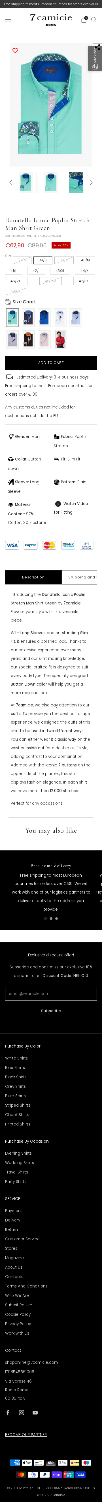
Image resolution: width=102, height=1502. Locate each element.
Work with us (17, 1333)
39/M (64, 260)
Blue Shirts (15, 1067)
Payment (13, 1210)
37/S (22, 260)
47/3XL (84, 281)
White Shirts (16, 1058)
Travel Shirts (16, 1172)
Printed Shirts (17, 1124)
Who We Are (17, 1295)
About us (13, 1267)
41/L (13, 270)
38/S (43, 260)
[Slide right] (90, 182)
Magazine (14, 1258)
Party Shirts (15, 1181)
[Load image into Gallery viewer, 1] (26, 182)
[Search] (94, 19)
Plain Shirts (15, 1096)
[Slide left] (11, 182)
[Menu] (8, 20)
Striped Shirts (17, 1105)
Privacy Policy (18, 1324)
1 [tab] (45, 918)
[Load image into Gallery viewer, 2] (50, 182)
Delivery (12, 1220)
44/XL (85, 270)
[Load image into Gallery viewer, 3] (76, 182)
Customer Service (22, 1239)
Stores (11, 1248)
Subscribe (51, 1010)
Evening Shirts (18, 1153)
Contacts (14, 1276)
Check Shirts (17, 1115)
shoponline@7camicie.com (31, 1362)
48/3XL (16, 291)
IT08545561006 (19, 1372)
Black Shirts (16, 1077)
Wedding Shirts (19, 1162)
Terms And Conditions (26, 1286)
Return (11, 1229)
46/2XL (50, 281)
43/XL (60, 270)
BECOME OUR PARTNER (26, 1434)
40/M (85, 260)
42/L (36, 270)
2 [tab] (51, 918)
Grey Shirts (15, 1086)
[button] (95, 58)
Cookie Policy (18, 1314)
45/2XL (16, 281)
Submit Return (18, 1305)
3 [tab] (56, 918)
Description (33, 577)
